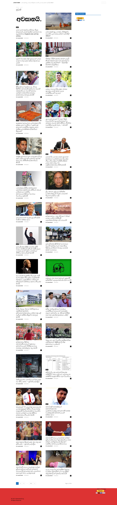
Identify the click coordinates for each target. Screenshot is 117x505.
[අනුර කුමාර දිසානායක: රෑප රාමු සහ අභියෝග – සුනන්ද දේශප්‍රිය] (29, 430)
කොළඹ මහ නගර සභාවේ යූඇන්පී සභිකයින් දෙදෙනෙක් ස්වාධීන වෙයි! (58, 279)
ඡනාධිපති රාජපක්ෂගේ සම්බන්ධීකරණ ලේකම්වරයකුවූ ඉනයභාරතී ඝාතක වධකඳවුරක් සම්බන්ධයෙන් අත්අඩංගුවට (58, 411)
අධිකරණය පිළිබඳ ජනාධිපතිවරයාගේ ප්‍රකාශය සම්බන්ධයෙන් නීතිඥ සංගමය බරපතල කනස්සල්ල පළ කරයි (26, 345)
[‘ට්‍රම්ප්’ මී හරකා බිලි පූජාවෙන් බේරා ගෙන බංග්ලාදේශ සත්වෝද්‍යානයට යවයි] (29, 49)
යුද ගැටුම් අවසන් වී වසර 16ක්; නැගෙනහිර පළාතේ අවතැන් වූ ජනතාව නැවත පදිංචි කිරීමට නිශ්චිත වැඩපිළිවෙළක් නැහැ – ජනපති (58, 122)
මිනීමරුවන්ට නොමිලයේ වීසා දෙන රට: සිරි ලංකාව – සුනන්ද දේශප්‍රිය (28, 381)
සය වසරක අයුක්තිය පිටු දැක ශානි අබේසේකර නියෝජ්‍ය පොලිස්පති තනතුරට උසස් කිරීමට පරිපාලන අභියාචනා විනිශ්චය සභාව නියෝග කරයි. (28, 280)
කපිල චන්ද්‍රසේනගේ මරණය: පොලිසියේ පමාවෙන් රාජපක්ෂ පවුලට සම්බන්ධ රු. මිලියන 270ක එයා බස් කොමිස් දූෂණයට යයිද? (58, 312)
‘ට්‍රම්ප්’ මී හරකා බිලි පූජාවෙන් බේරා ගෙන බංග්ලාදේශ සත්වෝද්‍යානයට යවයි (37, 2)
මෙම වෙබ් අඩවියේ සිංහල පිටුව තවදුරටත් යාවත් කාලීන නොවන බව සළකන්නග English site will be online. (29, 33)
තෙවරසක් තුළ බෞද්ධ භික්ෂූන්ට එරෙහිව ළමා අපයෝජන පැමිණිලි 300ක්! (57, 34)
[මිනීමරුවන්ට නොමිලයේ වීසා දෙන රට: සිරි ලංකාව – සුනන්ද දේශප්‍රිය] (29, 366)
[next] (105, 3)
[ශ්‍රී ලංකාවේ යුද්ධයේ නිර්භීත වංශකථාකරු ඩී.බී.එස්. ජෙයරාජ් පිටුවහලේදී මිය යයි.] (58, 180)
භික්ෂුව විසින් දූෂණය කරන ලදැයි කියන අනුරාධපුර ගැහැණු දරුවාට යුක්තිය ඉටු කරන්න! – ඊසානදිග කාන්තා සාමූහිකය (57, 62)
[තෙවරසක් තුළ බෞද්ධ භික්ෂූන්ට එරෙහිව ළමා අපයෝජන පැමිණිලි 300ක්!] (58, 21)
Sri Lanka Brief (19, 38)
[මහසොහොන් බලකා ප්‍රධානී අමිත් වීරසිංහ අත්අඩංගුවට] (29, 209)
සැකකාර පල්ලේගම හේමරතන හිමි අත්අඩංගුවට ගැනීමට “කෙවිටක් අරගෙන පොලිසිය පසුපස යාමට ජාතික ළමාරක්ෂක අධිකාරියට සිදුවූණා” (28, 127)
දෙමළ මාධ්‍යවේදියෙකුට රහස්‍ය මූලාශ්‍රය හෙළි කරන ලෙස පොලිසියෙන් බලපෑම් (56, 91)
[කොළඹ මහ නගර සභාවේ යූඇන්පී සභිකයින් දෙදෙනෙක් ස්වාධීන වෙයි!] (58, 267)
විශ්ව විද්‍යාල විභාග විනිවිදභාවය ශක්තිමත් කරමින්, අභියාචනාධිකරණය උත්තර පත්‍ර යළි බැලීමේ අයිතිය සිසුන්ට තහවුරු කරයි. (28, 313)
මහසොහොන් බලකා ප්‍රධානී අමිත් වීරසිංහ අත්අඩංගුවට (28, 219)
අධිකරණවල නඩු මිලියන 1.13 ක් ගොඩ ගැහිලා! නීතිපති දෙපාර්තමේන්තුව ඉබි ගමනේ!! (58, 218)
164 (31, 483)
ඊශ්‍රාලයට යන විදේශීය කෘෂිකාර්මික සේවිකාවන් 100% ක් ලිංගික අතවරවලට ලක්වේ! (58, 342)
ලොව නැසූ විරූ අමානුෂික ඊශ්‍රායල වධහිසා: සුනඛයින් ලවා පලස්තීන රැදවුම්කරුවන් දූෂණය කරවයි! (58, 471)
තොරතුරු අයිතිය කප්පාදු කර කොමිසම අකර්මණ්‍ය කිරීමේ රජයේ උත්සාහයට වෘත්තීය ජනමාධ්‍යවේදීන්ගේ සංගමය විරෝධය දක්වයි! (28, 192)
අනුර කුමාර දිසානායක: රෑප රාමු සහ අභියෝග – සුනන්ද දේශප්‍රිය (28, 443)
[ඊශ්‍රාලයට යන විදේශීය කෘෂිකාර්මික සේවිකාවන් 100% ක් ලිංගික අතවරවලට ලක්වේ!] (58, 330)
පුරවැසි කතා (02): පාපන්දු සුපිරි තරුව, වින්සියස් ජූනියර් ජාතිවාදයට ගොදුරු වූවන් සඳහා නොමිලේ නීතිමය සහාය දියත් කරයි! (28, 250)
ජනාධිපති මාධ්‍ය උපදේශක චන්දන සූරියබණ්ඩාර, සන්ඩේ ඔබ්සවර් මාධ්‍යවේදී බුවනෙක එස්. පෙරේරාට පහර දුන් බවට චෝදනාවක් (28, 470)
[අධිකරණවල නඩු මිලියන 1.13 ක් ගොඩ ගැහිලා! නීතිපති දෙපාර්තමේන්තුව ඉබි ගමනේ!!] (58, 208)
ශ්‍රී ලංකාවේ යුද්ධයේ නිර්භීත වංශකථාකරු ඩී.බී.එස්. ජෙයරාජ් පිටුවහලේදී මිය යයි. (56, 194)
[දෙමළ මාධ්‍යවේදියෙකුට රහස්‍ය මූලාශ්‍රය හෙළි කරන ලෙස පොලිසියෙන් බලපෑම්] (58, 79)
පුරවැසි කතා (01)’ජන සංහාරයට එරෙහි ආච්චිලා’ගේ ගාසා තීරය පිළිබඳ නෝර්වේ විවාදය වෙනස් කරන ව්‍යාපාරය (57, 247)
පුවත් (17, 27)
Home (17, 7)
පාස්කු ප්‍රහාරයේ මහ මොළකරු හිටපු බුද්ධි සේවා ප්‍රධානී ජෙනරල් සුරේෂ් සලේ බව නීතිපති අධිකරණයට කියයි (29, 159)
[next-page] (34, 483)
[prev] (102, 3)
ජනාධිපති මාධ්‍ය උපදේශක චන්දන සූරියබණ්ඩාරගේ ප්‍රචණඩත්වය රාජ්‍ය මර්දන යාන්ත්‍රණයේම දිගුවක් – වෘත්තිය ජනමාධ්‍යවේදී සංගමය (58, 441)
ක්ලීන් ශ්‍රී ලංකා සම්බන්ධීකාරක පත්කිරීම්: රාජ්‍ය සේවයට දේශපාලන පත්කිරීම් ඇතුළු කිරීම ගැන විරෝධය (58, 374)
